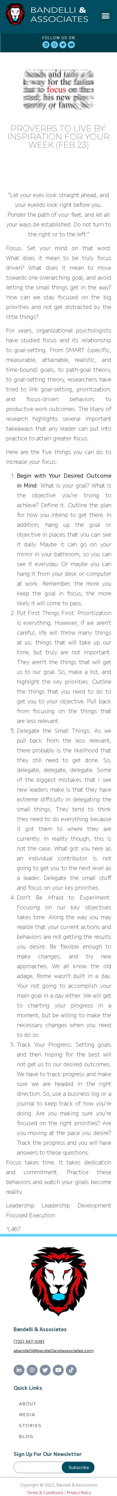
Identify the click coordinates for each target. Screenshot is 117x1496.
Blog (26, 1436)
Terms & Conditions (44, 1492)
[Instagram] (54, 44)
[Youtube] (71, 44)
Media (27, 1414)
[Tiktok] (71, 1370)
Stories (30, 1425)
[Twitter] (62, 44)
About (28, 1403)
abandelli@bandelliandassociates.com (54, 1350)
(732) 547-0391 (29, 1341)
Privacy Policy (79, 1492)
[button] (105, 16)
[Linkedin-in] (19, 1370)
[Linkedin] (46, 44)
